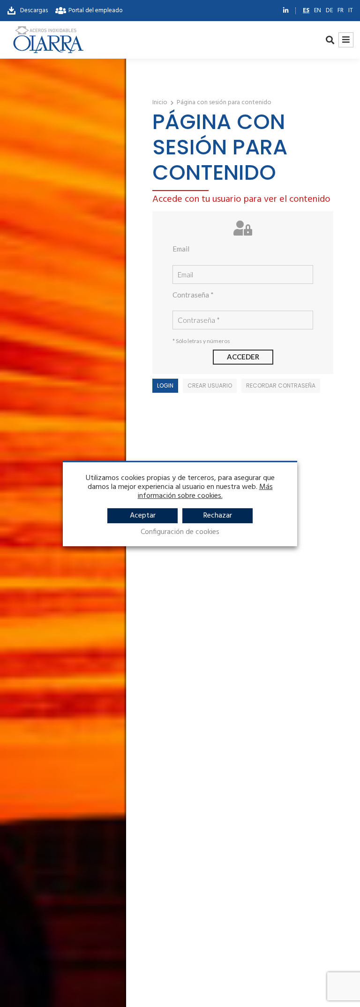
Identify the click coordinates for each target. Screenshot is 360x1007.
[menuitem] (306, 11)
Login (165, 385)
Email (180, 248)
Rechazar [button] (217, 516)
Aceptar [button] (143, 516)
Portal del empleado (95, 10)
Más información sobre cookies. (205, 491)
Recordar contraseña (280, 385)
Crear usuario (210, 385)
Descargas (32, 10)
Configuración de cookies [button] (180, 532)
